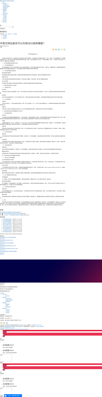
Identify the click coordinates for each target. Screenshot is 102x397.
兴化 (25, 329)
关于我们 (5, 20)
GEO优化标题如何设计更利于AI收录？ (12, 213)
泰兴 (27, 329)
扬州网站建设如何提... (7, 231)
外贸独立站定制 (9, 300)
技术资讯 (5, 38)
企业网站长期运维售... (7, 222)
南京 (6, 329)
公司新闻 (15, 34)
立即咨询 (2, 293)
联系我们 (5, 21)
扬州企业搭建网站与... (7, 227)
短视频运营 (8, 301)
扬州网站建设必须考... (7, 228)
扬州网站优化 (20, 326)
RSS (10, 327)
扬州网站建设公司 (17, 212)
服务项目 (5, 3)
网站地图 (7, 327)
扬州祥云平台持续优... (7, 223)
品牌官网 (7, 304)
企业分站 (2, 327)
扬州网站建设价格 (10, 212)
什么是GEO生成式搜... (8, 230)
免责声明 (42, 326)
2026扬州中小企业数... (8, 226)
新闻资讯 (5, 14)
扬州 (14, 329)
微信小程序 (8, 307)
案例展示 (5, 9)
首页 (4, 2)
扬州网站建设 (3, 212)
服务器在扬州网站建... (7, 219)
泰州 (23, 329)
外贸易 (7, 305)
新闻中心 (10, 34)
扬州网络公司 (14, 326)
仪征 (16, 329)
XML (13, 327)
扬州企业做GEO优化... (8, 224)
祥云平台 (38, 326)
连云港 (8, 329)
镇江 (18, 329)
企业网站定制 (8, 298)
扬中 (20, 329)
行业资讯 (5, 36)
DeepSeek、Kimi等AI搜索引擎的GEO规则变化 (14, 215)
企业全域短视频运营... (7, 220)
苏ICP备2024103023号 (36, 325)
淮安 (11, 329)
